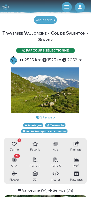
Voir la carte (44, 20)
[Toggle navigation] (67, 7)
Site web (47, 117)
